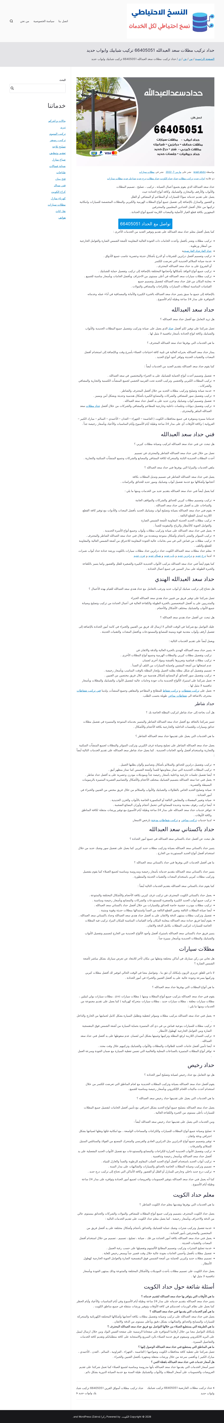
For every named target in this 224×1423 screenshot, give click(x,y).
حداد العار (206, 251)
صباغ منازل (59, 159)
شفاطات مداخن (177, 695)
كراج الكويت (58, 192)
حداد (175, 178)
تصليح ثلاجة (59, 146)
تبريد (63, 127)
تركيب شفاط (170, 690)
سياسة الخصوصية (43, 21)
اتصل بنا (63, 21)
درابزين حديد (185, 555)
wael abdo (199, 171)
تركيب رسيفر (58, 140)
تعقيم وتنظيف (57, 153)
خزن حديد (139, 555)
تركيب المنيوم (57, 134)
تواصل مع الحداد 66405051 (145, 223)
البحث (62, 79)
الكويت (125, 1416)
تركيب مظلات (186, 178)
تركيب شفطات (190, 690)
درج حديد (141, 178)
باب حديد (169, 555)
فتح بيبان (60, 179)
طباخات (61, 172)
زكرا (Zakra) (99, 1416)
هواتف (62, 217)
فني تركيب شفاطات (89, 690)
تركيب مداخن (189, 820)
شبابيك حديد (130, 178)
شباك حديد (154, 555)
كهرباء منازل (58, 198)
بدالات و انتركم (57, 121)
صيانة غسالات (57, 166)
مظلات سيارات (147, 171)
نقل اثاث (61, 211)
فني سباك (60, 185)
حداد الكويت (166, 178)
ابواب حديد (199, 178)
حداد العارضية (192, 251)
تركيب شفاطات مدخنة (164, 820)
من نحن (24, 21)
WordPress (85, 1416)
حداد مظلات (153, 178)
